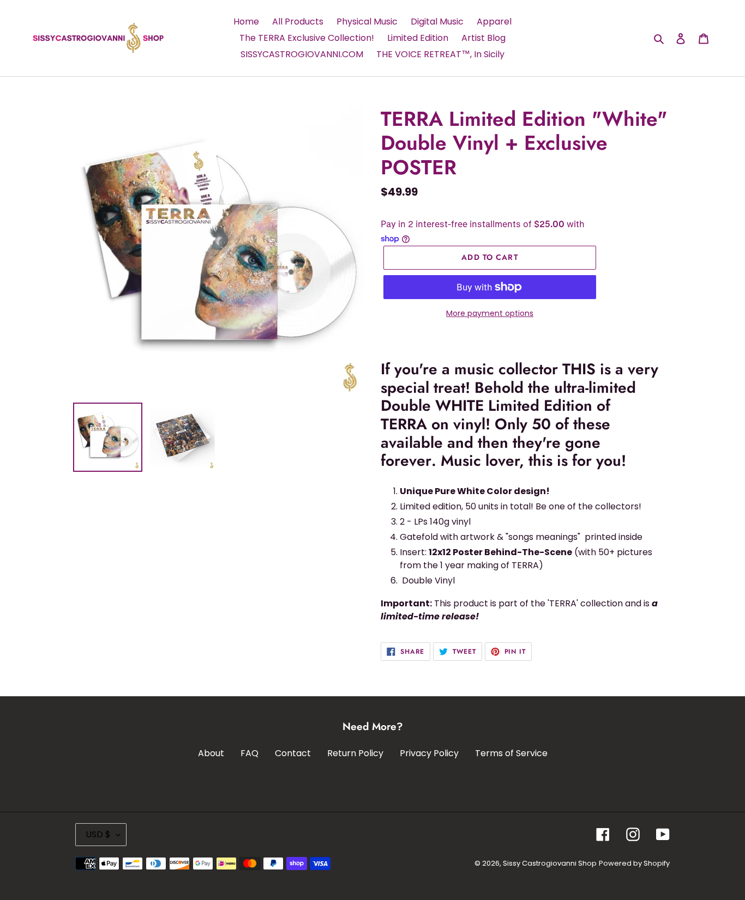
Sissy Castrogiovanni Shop (550, 863)
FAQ (250, 753)
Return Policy (355, 753)
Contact (293, 753)
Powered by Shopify (634, 863)
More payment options (489, 313)
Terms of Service (511, 753)
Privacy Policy (429, 753)
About (211, 753)
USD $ (98, 834)
